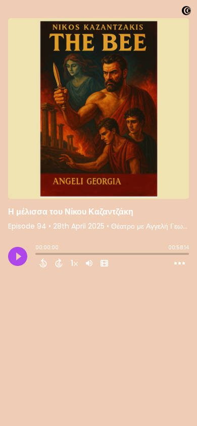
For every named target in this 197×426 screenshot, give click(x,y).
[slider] (38, 255)
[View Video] (104, 263)
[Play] (17, 256)
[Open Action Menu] (179, 263)
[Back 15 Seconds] (43, 263)
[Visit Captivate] (186, 12)
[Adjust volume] (89, 263)
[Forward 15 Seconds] (59, 263)
